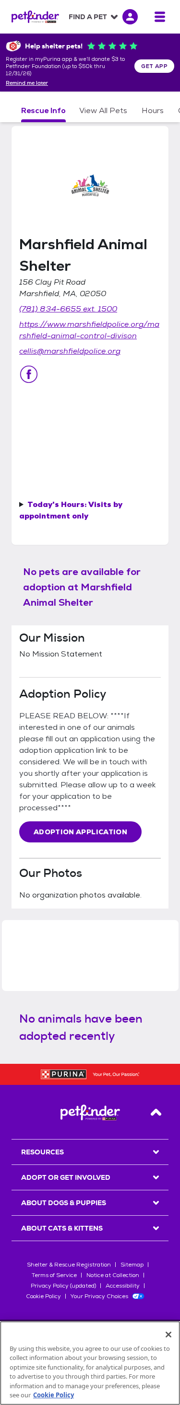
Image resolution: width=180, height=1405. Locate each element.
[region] (90, 1363)
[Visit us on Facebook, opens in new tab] (28, 374)
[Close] (168, 1334)
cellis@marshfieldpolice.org (69, 351)
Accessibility (123, 1286)
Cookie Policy (43, 1296)
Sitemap (132, 1264)
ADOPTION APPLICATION (80, 832)
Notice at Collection (112, 1275)
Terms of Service (54, 1275)
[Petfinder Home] (35, 17)
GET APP (154, 66)
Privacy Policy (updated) (63, 1286)
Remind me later (27, 83)
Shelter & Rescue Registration (69, 1264)
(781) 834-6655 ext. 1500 (68, 309)
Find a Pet (88, 16)
